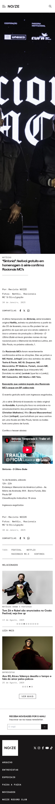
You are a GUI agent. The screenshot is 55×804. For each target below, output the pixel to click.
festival (16, 550)
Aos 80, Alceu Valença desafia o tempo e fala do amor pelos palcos (26, 677)
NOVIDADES (9, 792)
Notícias (6, 257)
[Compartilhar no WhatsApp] (28, 310)
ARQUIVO (7, 762)
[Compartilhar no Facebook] (20, 310)
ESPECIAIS (9, 777)
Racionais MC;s (20, 554)
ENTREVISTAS (10, 770)
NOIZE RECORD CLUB (14, 799)
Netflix (31, 550)
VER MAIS (27, 696)
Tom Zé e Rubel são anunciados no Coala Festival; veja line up (27, 612)
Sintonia (39, 554)
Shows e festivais (22, 607)
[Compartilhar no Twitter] (24, 311)
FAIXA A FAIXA (11, 784)
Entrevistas (8, 672)
